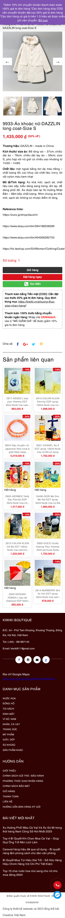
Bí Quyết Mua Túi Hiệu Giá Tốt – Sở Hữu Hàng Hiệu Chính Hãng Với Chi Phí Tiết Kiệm (32, 861)
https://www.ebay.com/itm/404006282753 (29, 237)
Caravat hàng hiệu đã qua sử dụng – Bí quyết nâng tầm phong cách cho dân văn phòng (31, 851)
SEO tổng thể (46, 908)
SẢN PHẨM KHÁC (13, 749)
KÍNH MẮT (8, 713)
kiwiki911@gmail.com (23, 648)
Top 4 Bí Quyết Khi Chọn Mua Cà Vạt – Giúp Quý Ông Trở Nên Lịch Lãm (31, 840)
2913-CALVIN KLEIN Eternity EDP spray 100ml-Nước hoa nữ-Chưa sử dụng (47, 401)
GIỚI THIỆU (9, 770)
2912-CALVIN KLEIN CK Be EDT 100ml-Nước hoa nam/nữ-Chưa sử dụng (17, 546)
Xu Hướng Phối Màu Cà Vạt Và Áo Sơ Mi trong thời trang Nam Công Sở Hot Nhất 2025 (32, 829)
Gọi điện (35, 283)
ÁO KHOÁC (9, 744)
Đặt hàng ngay (32, 276)
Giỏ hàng (32, 269)
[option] (32, 61)
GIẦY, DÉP (9, 739)
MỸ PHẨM (8, 734)
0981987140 (57, 895)
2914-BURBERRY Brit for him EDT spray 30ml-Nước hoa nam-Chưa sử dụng (47, 594)
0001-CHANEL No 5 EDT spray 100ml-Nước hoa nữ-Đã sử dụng (48, 448)
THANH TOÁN (11, 796)
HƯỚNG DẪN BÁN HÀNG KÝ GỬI (21, 806)
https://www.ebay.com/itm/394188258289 (29, 226)
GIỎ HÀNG (9, 791)
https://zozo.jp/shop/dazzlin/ (20, 214)
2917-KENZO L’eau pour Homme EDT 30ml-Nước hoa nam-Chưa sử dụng (17, 401)
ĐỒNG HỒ (8, 703)
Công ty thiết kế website (18, 908)
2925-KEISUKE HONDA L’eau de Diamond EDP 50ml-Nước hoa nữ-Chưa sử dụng (17, 597)
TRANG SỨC (10, 729)
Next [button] (57, 61)
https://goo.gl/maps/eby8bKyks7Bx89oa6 (29, 678)
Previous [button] (7, 61)
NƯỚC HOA (9, 698)
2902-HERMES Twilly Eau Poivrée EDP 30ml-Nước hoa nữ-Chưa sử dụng (17, 499)
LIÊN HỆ (7, 801)
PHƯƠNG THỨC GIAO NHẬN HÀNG (23, 780)
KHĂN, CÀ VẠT (11, 724)
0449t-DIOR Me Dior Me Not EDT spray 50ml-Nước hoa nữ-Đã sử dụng (48, 499)
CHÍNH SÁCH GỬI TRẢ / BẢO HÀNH (23, 775)
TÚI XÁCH (8, 708)
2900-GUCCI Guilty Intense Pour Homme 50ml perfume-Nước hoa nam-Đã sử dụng (47, 546)
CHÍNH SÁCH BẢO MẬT (16, 785)
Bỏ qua (43, 20)
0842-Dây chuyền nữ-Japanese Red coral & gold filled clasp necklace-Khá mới (17, 448)
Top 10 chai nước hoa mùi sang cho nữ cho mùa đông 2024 (30, 872)
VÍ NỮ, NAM (9, 718)
